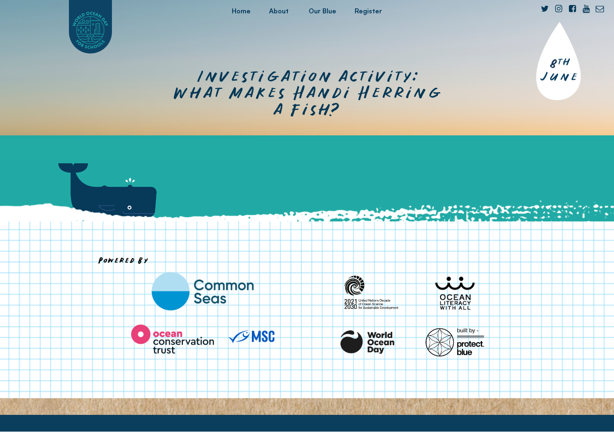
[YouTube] (586, 8)
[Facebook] (572, 8)
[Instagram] (558, 8)
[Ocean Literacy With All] (454, 293)
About (279, 11)
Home (241, 11)
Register (368, 11)
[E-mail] (600, 8)
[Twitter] (545, 8)
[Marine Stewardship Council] (251, 336)
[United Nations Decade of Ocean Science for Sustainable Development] (368, 293)
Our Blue (322, 11)
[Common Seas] (202, 291)
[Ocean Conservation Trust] (172, 339)
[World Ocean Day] (368, 342)
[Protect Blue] (454, 342)
